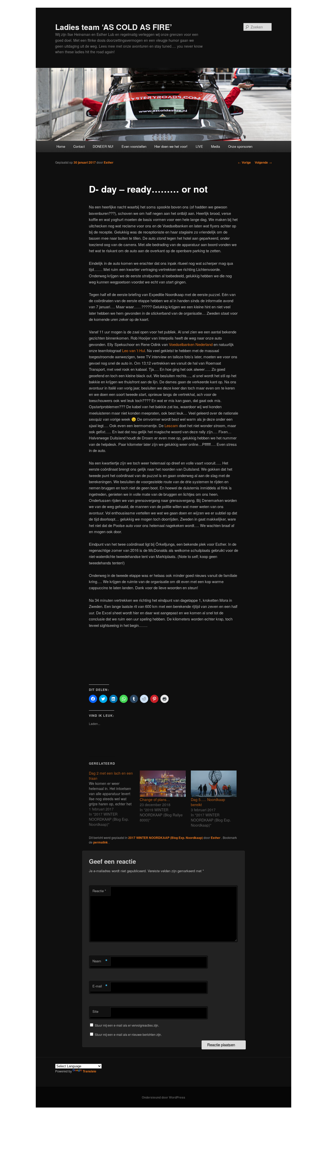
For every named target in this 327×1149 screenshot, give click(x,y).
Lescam (171, 425)
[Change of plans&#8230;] (162, 784)
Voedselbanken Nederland (191, 344)
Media (215, 146)
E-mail (100, 986)
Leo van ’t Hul (133, 350)
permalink (101, 842)
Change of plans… (155, 799)
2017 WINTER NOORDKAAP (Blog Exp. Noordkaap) (165, 837)
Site (95, 1011)
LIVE (199, 146)
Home (60, 146)
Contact (79, 146)
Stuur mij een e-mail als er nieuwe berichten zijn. (128, 1034)
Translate (89, 1071)
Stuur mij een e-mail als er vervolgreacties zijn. (127, 1025)
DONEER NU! (103, 146)
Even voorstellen (134, 146)
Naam (100, 961)
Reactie (99, 890)
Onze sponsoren (240, 146)
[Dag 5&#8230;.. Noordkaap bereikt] (214, 784)
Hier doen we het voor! (171, 146)
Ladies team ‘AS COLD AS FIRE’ (113, 26)
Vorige (244, 162)
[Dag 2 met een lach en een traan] (114, 799)
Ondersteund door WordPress (163, 1097)
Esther (108, 162)
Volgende (263, 162)
